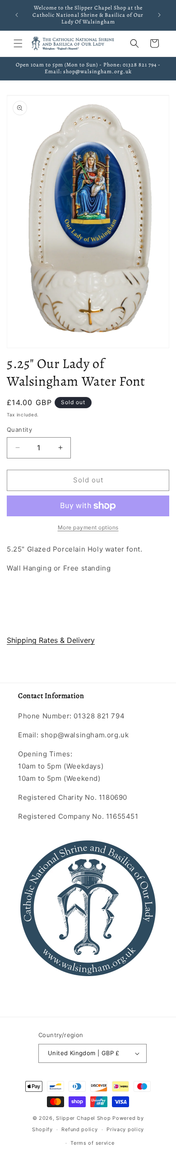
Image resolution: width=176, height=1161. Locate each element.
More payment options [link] (88, 527)
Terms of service (92, 1143)
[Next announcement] (159, 15)
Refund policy (79, 1129)
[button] (18, 43)
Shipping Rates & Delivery (51, 640)
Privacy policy (125, 1129)
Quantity (19, 429)
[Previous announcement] (17, 15)
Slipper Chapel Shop (83, 1118)
